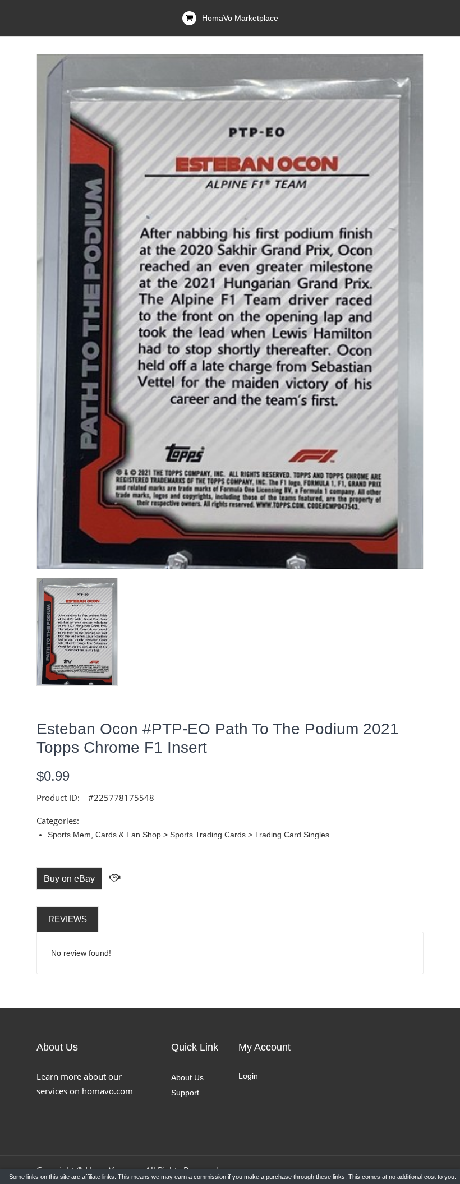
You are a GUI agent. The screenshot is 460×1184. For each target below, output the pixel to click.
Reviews (67, 919)
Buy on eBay (69, 878)
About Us (187, 1077)
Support (185, 1092)
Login (248, 1075)
